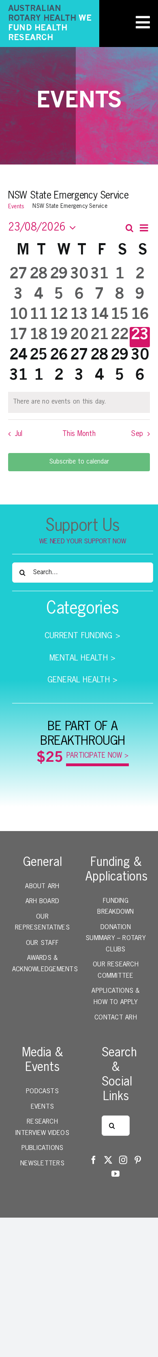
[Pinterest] (138, 1160)
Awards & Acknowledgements (42, 964)
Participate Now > (97, 755)
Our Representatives (42, 923)
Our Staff (42, 943)
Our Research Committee (116, 970)
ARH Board (42, 901)
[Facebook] (94, 1160)
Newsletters (42, 1163)
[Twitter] (108, 1160)
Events (16, 206)
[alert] (79, 402)
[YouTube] (115, 1174)
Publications (42, 1148)
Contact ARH (115, 1018)
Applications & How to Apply (115, 997)
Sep (137, 434)
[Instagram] (123, 1160)
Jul (18, 434)
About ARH (42, 886)
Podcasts (42, 1091)
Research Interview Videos (42, 1128)
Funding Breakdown (115, 907)
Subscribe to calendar (79, 462)
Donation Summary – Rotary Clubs (115, 938)
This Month (79, 434)
